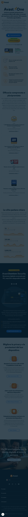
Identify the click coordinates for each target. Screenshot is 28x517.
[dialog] (14, 258)
